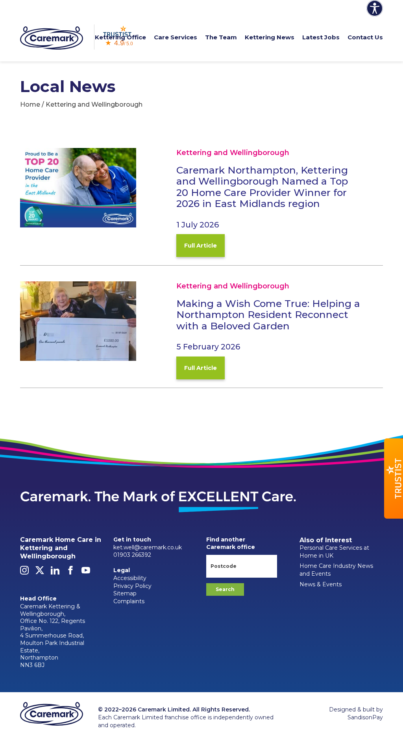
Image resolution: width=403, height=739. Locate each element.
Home (30, 104)
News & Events (320, 584)
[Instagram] (24, 572)
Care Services (175, 37)
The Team (221, 37)
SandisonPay (365, 717)
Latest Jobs (321, 37)
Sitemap (125, 593)
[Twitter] (39, 572)
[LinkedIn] (55, 572)
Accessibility (129, 578)
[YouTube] (85, 572)
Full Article (200, 245)
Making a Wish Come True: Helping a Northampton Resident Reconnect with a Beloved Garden (268, 314)
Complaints (128, 601)
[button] (393, 478)
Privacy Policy (132, 585)
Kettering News (269, 37)
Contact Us (365, 37)
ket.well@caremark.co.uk (147, 547)
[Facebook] (70, 572)
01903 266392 (132, 554)
